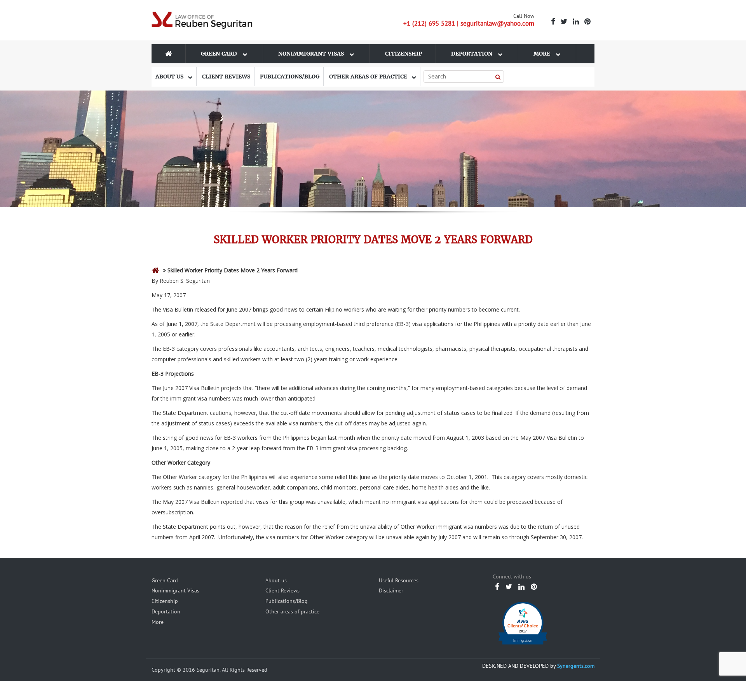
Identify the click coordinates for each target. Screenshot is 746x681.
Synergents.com (575, 665)
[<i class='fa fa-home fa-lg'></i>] (155, 270)
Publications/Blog (289, 76)
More (542, 53)
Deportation (472, 53)
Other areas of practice (369, 76)
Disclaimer (391, 590)
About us (170, 76)
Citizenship (403, 53)
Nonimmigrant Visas (311, 53)
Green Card (220, 53)
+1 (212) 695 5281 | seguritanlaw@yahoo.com (468, 23)
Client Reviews (226, 76)
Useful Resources (398, 580)
